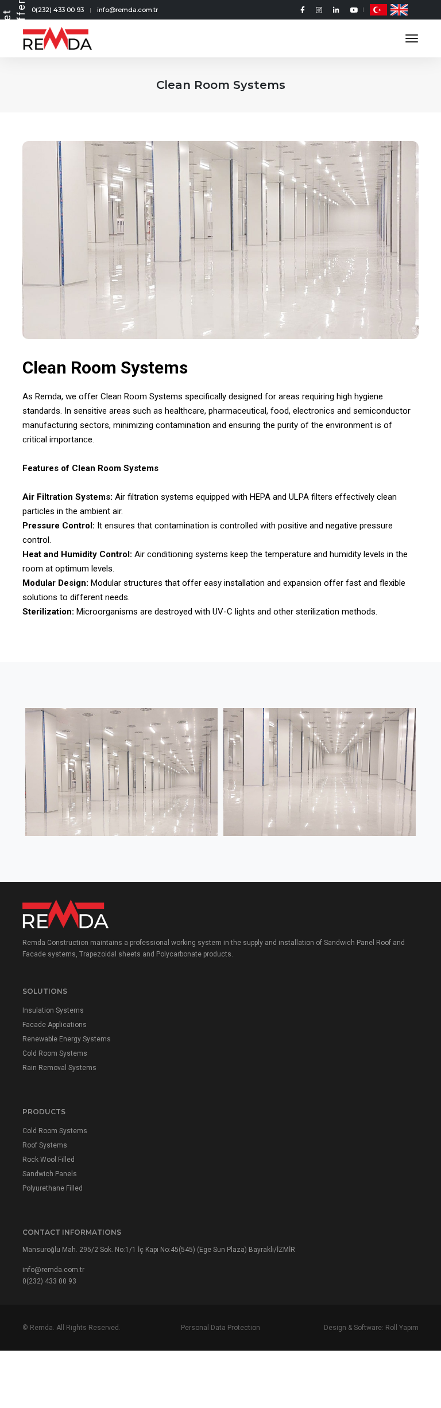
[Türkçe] (378, 10)
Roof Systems (44, 1145)
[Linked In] (337, 10)
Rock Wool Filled (48, 1160)
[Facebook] (303, 10)
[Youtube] (352, 10)
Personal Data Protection (220, 1328)
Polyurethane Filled (52, 1188)
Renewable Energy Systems (66, 1039)
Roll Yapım (402, 1328)
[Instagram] (319, 10)
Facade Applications (54, 1025)
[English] (399, 10)
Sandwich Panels (49, 1174)
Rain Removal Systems (59, 1068)
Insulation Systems (53, 1010)
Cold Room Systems (54, 1053)
